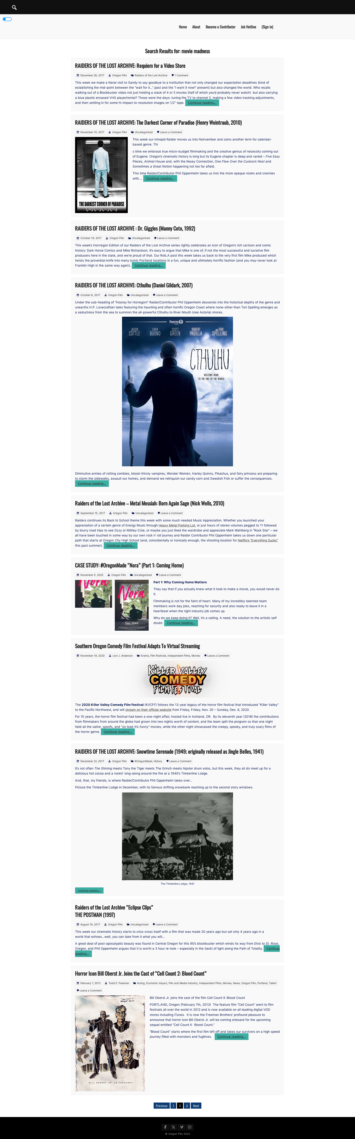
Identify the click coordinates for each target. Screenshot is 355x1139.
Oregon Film (119, 75)
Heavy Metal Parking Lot (177, 525)
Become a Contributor (220, 26)
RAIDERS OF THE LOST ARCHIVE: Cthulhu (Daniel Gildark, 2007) (133, 285)
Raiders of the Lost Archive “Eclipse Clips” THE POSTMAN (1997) (114, 910)
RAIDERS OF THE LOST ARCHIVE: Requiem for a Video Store (130, 65)
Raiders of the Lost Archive (151, 75)
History (158, 761)
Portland (262, 983)
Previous (162, 1105)
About (196, 26)
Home (183, 26)
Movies (196, 655)
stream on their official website (148, 710)
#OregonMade (143, 761)
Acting (141, 983)
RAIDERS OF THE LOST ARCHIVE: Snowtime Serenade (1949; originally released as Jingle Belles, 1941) (169, 751)
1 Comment (181, 75)
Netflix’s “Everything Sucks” (258, 540)
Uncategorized (144, 132)
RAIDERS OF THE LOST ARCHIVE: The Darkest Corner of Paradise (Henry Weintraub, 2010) (158, 122)
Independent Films (179, 655)
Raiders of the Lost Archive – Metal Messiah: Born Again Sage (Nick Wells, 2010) (149, 503)
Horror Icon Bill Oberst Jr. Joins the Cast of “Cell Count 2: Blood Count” (141, 973)
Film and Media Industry (183, 983)
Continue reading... (203, 103)
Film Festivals (158, 655)
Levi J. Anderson (123, 655)
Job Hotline (248, 26)
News (236, 983)
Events (145, 655)
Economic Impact (156, 983)
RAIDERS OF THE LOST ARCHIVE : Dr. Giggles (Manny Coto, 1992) (135, 228)
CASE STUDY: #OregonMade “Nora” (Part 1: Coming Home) (129, 565)
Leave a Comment (171, 132)
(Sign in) (267, 26)
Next (196, 1105)
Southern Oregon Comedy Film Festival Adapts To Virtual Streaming (137, 646)
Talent (272, 983)
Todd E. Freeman (119, 983)
